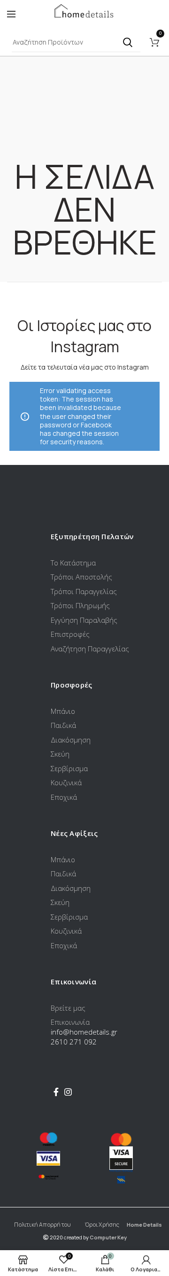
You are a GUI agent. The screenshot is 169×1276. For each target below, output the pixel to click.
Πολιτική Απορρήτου (42, 1225)
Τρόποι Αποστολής (81, 576)
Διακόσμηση (71, 739)
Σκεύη (60, 753)
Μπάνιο (63, 711)
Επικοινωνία (70, 1022)
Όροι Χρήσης (102, 1225)
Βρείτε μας (68, 1008)
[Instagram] (68, 1092)
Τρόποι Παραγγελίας (84, 591)
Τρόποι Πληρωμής (80, 605)
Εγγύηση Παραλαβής (84, 620)
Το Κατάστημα (73, 562)
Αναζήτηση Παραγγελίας (90, 648)
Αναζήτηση (127, 42)
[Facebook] (56, 1092)
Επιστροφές (70, 634)
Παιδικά (63, 725)
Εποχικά (64, 797)
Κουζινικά (66, 782)
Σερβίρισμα (69, 768)
